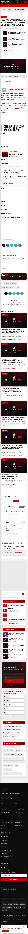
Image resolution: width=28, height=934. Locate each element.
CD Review (19, 815)
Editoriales (18, 825)
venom (17, 287)
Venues (3, 825)
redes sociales (18, 750)
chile (16, 765)
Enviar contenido (5, 846)
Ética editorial (4, 863)
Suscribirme (15, 681)
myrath (7, 283)
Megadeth (6, 761)
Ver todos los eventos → (14, 623)
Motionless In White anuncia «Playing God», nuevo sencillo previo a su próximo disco (13, 331)
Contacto (3, 853)
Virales (17, 828)
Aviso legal (17, 919)
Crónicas (18, 819)
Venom (14, 103)
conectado (18, 546)
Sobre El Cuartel (5, 860)
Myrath (17, 108)
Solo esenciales (14, 931)
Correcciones (4, 921)
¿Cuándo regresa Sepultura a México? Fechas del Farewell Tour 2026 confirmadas (12, 447)
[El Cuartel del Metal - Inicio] (6, 2)
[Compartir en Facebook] (7, 245)
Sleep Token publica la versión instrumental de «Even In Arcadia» (10, 476)
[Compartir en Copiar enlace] (20, 245)
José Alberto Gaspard (12, 506)
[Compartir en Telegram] (16, 245)
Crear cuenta (4, 840)
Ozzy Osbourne (8, 765)
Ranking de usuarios (6, 850)
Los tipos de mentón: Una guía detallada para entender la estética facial (12, 390)
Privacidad (3, 919)
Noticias (4, 17)
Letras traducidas (5, 832)
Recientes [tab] (23, 501)
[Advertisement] (14, 577)
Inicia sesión (17, 552)
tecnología (20, 754)
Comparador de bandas (7, 828)
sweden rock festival (7, 287)
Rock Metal (19, 812)
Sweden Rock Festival (7, 93)
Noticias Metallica (9, 754)
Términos (8, 919)
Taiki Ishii (5, 50)
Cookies (12, 919)
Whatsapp (17, 746)
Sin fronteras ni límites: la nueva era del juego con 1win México (14, 418)
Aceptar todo (5, 931)
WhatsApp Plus (8, 750)
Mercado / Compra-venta (7, 815)
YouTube (6, 758)
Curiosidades (19, 809)
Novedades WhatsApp (16, 758)
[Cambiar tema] (17, 2)
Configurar (22, 931)
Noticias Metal (8, 746)
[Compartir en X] (3, 245)
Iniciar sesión (4, 843)
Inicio (2, 806)
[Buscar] (21, 2)
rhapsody (14, 283)
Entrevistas (19, 822)
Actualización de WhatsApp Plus (12, 773)
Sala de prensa (4, 819)
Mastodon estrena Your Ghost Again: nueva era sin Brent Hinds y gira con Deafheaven (13, 360)
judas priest (7, 769)
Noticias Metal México (18, 761)
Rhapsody (20, 103)
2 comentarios (4, 53)
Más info (20, 928)
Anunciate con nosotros (6, 856)
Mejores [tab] (16, 501)
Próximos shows (5, 812)
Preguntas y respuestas (6, 822)
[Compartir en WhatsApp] (12, 245)
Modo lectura (9, 241)
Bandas (3, 809)
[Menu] (2, 5)
